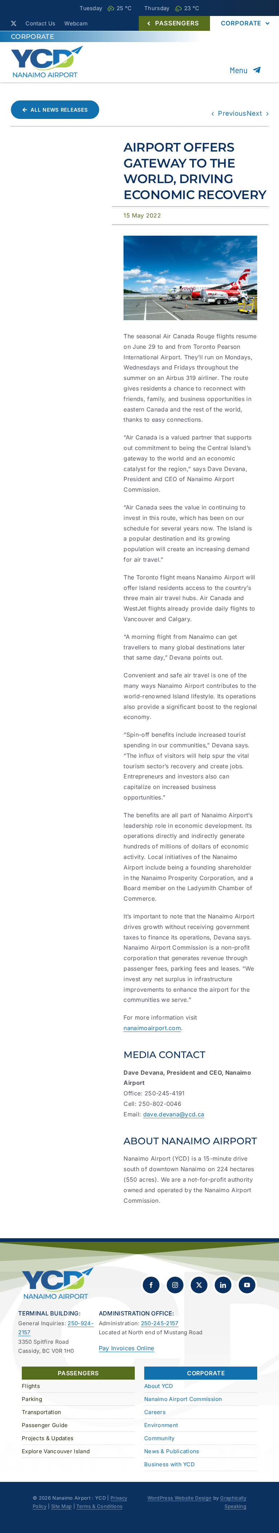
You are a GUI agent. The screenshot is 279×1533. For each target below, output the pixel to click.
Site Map (61, 1506)
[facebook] (151, 1285)
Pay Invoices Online (126, 1348)
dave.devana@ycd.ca (174, 1114)
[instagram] (175, 1285)
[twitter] (13, 23)
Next (254, 113)
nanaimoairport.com (152, 1028)
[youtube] (247, 1285)
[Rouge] (190, 239)
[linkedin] (223, 1285)
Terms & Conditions (99, 1506)
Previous (232, 113)
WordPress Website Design (179, 1498)
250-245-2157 (159, 1323)
